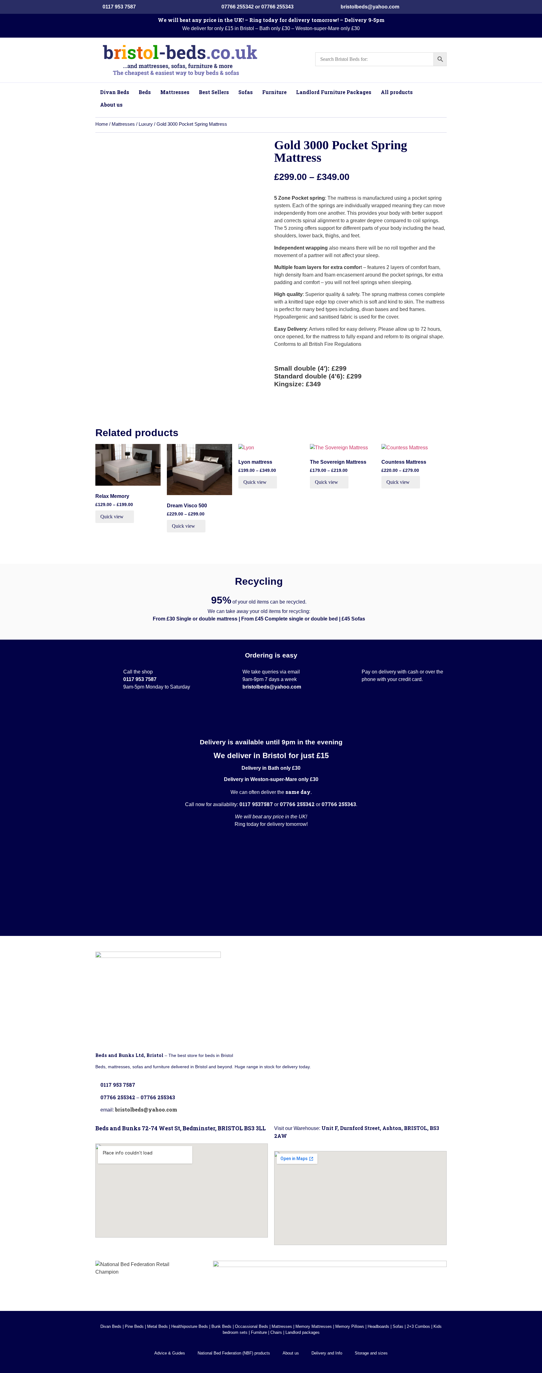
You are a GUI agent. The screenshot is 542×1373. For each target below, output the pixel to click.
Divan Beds (110, 1326)
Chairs (276, 1332)
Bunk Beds (221, 1326)
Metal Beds (157, 1326)
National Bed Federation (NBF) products (234, 1353)
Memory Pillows (349, 1326)
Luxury (146, 124)
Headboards (378, 1326)
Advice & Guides (169, 1353)
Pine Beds (134, 1326)
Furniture (259, 1332)
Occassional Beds (251, 1326)
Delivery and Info (326, 1353)
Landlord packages (302, 1332)
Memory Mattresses (313, 1326)
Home (101, 124)
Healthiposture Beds (189, 1326)
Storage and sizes (371, 1353)
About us (291, 1353)
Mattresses (123, 124)
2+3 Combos (418, 1326)
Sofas (398, 1326)
